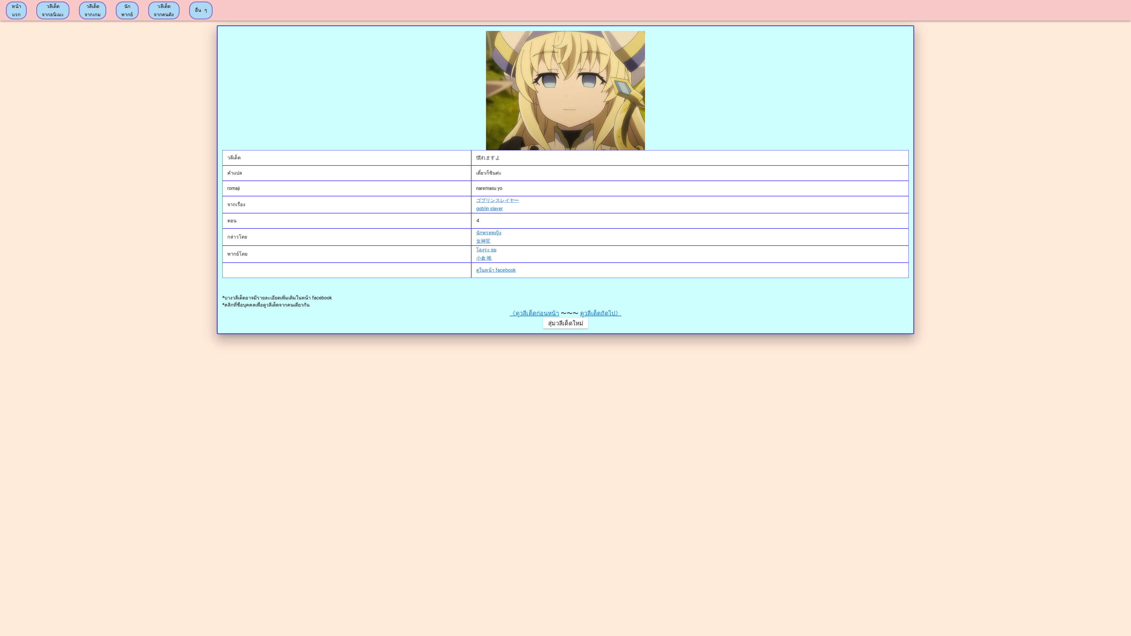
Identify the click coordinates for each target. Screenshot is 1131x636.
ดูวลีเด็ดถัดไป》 (600, 313)
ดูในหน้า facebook (496, 270)
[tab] (16, 10)
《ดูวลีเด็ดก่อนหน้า (534, 313)
